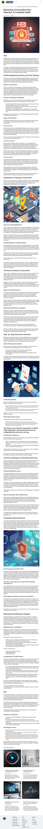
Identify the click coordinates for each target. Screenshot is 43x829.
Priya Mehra (7, 15)
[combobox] (27, 2)
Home (5, 6)
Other (15, 6)
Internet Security (10, 6)
